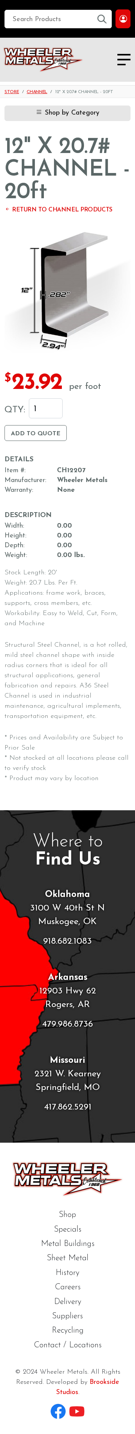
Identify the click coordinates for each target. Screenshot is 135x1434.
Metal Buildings (67, 1244)
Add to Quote (35, 434)
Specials (67, 1230)
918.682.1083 (67, 941)
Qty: (14, 410)
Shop (67, 1215)
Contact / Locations (68, 1345)
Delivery (67, 1302)
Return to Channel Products (61, 210)
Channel (37, 92)
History (68, 1273)
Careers (68, 1287)
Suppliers (67, 1316)
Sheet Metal (67, 1258)
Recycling (68, 1331)
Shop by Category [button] (70, 113)
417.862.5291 (68, 1107)
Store (11, 92)
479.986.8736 (67, 1024)
